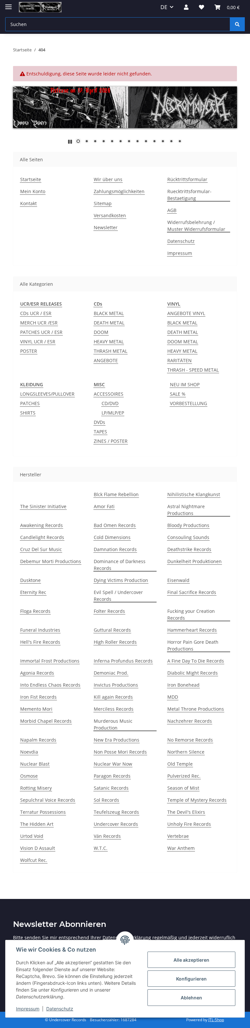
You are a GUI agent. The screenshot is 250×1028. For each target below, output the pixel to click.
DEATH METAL (109, 323)
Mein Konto (32, 191)
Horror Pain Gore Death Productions (192, 645)
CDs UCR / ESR (35, 313)
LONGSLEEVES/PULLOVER (47, 394)
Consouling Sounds (188, 537)
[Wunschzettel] (201, 7)
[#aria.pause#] (70, 141)
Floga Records (35, 611)
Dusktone (30, 580)
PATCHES (30, 403)
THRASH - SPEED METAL (193, 370)
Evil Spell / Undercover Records (118, 595)
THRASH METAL (110, 351)
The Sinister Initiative (43, 506)
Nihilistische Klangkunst (193, 494)
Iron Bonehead (183, 685)
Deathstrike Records (189, 549)
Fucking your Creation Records (191, 614)
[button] (186, 7)
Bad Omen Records (115, 525)
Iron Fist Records (38, 697)
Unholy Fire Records (189, 824)
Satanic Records (111, 788)
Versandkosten (110, 215)
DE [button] (163, 7)
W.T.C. (100, 848)
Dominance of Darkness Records (120, 564)
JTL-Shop (216, 1019)
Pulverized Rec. (184, 776)
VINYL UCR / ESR (37, 341)
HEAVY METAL (109, 341)
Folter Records (109, 611)
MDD (172, 697)
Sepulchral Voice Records (47, 800)
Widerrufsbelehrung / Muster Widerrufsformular (196, 225)
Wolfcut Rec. (33, 860)
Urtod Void (31, 836)
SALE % (178, 394)
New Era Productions (116, 740)
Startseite (30, 179)
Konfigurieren (191, 979)
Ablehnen (191, 997)
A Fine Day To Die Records (195, 661)
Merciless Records (113, 709)
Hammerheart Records (192, 630)
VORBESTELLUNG (188, 403)
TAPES (100, 431)
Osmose (29, 776)
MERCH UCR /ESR (39, 323)
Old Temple (180, 764)
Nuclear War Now (113, 764)
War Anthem (181, 848)
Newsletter (106, 227)
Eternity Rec (33, 592)
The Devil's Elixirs (186, 812)
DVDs (99, 422)
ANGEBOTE (106, 360)
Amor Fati (104, 506)
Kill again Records (113, 697)
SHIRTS (27, 413)
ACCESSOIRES (108, 394)
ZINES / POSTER (111, 441)
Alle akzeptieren (191, 960)
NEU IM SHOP (185, 384)
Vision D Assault (37, 848)
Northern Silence (185, 752)
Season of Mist (183, 788)
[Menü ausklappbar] (8, 4)
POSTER (28, 351)
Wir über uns (108, 179)
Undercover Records (116, 824)
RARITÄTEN (179, 360)
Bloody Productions (188, 525)
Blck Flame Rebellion (116, 494)
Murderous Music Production (113, 724)
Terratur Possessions (43, 812)
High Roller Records (115, 642)
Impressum (27, 1008)
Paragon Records (112, 776)
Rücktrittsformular (187, 179)
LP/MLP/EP (113, 413)
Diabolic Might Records (192, 673)
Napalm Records (38, 740)
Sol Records (106, 800)
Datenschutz (59, 1008)
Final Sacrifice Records (191, 592)
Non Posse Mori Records (120, 752)
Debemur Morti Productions (50, 561)
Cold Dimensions (112, 537)
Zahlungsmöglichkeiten (119, 191)
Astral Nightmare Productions (186, 509)
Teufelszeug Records (116, 812)
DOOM (101, 332)
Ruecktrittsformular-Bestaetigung (189, 194)
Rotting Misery (36, 788)
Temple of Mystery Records (197, 800)
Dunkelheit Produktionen (194, 561)
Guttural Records (112, 630)
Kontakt (28, 203)
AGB (171, 210)
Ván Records (107, 836)
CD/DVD (110, 403)
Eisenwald (178, 580)
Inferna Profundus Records (123, 661)
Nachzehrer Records (189, 721)
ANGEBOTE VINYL (186, 313)
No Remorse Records (190, 740)
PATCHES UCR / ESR (41, 332)
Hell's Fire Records (40, 642)
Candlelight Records (42, 537)
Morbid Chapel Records (46, 721)
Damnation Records (115, 549)
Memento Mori (36, 709)
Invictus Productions (116, 685)
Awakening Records (41, 525)
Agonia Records (37, 673)
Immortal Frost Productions (49, 661)
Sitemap (103, 203)
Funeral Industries (40, 630)
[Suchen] (237, 24)
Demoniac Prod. (111, 673)
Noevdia (29, 752)
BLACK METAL (109, 313)
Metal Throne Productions (195, 709)
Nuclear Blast (34, 764)
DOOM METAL (182, 341)
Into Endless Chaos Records (50, 685)
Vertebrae (178, 836)
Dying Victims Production (121, 580)
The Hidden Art (36, 824)
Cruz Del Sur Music (41, 549)
